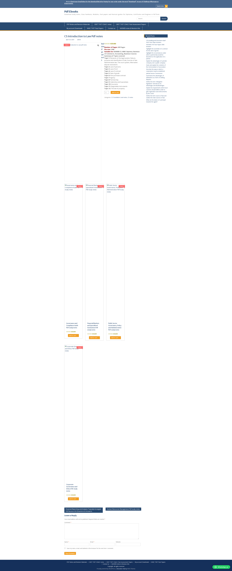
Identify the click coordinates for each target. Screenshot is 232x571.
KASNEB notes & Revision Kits (130, 28)
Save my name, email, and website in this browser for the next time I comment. (90, 548)
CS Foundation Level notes (119, 97)
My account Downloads (74, 28)
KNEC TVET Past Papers (95, 28)
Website (118, 542)
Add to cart (115, 92)
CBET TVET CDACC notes (102, 24)
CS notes (130, 97)
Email (92, 542)
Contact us (111, 28)
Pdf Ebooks (71, 11)
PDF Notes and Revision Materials (78, 24)
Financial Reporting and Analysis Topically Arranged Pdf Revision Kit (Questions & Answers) (83, 510)
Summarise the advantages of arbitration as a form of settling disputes (155, 77)
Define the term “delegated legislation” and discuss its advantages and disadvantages (155, 83)
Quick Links (160, 6)
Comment (67, 522)
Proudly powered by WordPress (106, 569)
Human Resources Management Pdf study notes (123, 509)
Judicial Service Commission (154, 73)
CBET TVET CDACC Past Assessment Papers (131, 24)
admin (79, 39)
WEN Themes (131, 569)
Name (66, 542)
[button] (98, 45)
